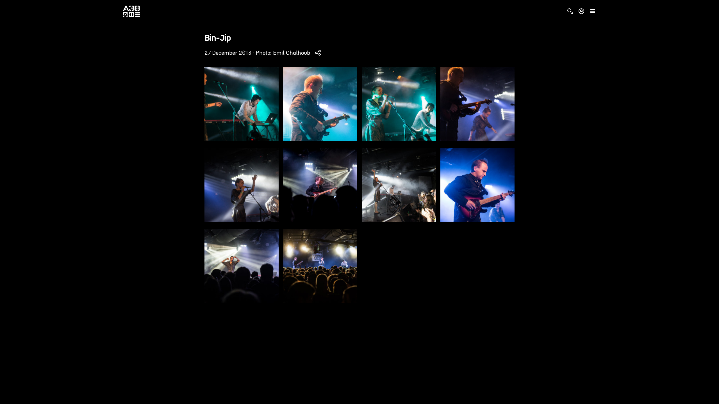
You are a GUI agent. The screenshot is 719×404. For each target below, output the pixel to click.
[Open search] (570, 11)
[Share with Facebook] (318, 52)
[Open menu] (592, 11)
